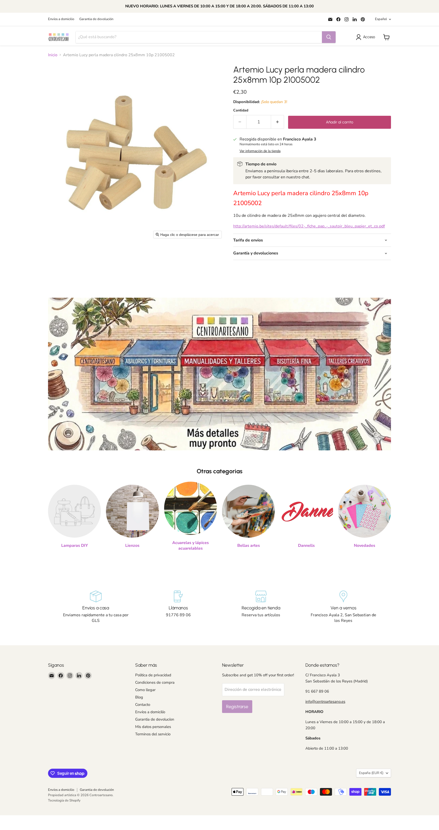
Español (381, 19)
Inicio (52, 55)
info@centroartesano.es (325, 701)
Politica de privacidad (153, 675)
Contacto (142, 704)
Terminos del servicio (152, 734)
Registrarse (237, 706)
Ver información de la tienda (260, 151)
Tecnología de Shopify (64, 800)
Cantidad (240, 110)
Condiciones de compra (155, 682)
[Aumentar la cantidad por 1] (277, 122)
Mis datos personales (153, 726)
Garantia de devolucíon (154, 719)
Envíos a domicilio (61, 19)
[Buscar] (329, 37)
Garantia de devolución (96, 19)
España (371, 772)
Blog (139, 697)
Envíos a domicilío (150, 711)
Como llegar (145, 689)
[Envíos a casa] (95, 607)
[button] (366, 37)
